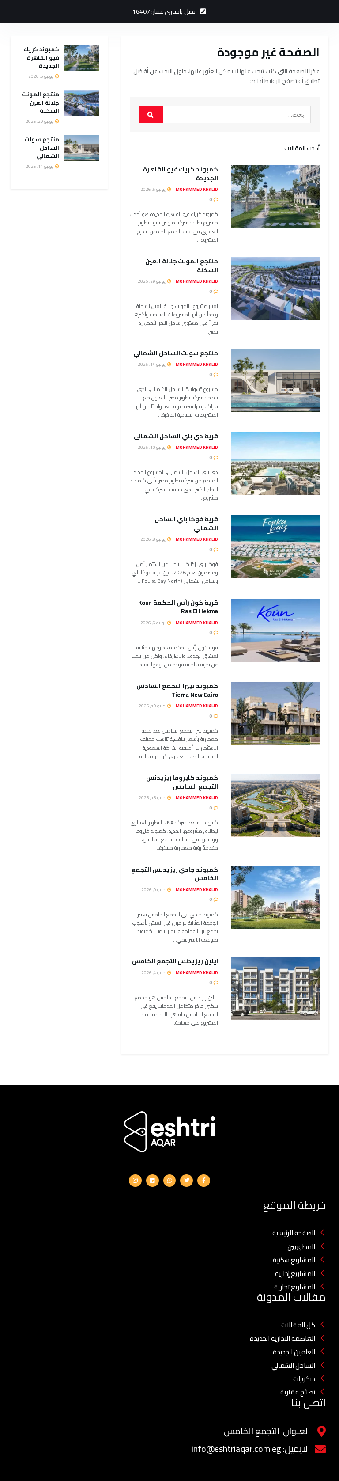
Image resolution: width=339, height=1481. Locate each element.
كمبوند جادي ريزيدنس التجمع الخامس (174, 874)
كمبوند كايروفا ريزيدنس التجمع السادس (182, 782)
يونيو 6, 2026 (153, 623)
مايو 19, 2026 (152, 706)
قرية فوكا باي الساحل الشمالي (186, 523)
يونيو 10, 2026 (152, 447)
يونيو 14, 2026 (152, 364)
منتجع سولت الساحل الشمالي (175, 353)
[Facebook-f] (203, 1180)
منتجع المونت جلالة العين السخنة (181, 265)
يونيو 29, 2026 (152, 281)
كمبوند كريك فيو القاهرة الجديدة (180, 173)
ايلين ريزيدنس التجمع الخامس (175, 961)
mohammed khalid (197, 189)
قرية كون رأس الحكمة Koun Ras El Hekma (178, 607)
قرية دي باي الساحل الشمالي (175, 436)
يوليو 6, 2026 (153, 189)
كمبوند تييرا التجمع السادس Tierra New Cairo (177, 690)
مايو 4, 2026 (153, 972)
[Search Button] (151, 114)
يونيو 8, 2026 (153, 539)
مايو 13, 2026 (152, 798)
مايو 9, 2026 (153, 889)
